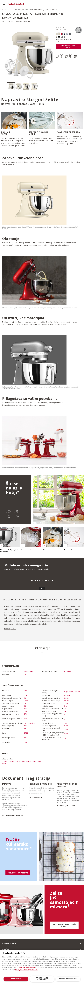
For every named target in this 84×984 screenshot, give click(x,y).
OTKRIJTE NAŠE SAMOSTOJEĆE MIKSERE (64, 925)
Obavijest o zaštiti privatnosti (26, 970)
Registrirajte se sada (66, 806)
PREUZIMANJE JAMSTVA (14, 815)
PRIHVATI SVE (16, 979)
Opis (3, 21)
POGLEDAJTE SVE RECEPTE (18, 873)
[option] (11, 86)
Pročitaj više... (10, 629)
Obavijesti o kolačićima (26, 967)
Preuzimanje (37, 797)
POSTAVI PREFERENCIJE (68, 979)
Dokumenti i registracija (23, 21)
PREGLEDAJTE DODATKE (42, 580)
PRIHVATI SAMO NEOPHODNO (42, 979)
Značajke (10, 21)
